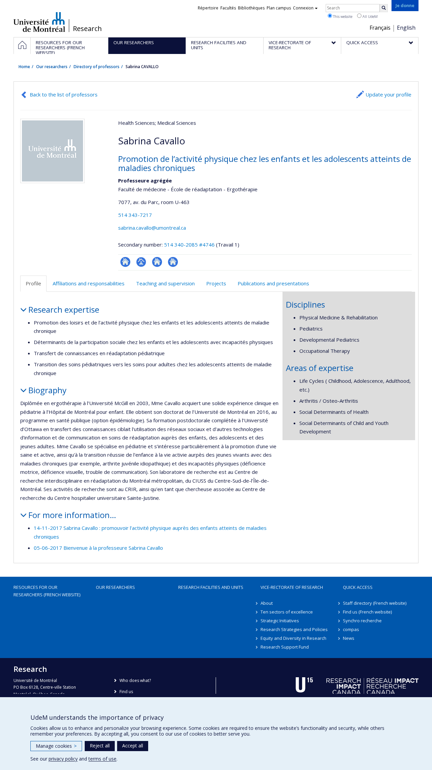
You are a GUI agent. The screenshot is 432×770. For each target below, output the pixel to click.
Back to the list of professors (64, 94)
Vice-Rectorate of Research (292, 587)
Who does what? (135, 680)
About (267, 603)
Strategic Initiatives (280, 621)
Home (24, 66)
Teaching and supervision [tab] (165, 283)
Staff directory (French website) (374, 603)
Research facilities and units (210, 587)
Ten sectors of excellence (287, 612)
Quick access (358, 587)
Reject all (100, 745)
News (348, 638)
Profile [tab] (33, 283)
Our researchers (52, 66)
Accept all (132, 745)
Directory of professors (96, 66)
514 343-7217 (135, 214)
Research (87, 28)
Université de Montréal (39, 22)
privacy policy (63, 758)
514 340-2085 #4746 (189, 244)
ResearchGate (125, 262)
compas (351, 629)
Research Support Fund (285, 647)
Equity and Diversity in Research (293, 638)
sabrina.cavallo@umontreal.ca (152, 227)
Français (380, 27)
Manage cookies (56, 746)
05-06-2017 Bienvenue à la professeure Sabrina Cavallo (98, 547)
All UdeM (369, 16)
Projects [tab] (216, 283)
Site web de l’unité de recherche (157, 262)
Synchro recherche (362, 621)
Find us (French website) (367, 612)
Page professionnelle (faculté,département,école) (141, 262)
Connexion (303, 8)
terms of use (102, 758)
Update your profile (388, 94)
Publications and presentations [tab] (273, 283)
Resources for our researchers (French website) (47, 591)
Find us (126, 691)
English (406, 27)
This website (342, 16)
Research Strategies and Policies (294, 629)
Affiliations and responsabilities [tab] (89, 283)
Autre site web (173, 262)
